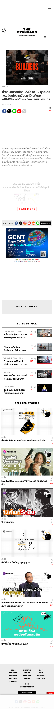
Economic (8, 331)
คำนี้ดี (4, 87)
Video (27, 673)
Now (41, 673)
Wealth (27, 670)
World (7, 358)
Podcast (13, 673)
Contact (41, 678)
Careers (27, 675)
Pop (41, 670)
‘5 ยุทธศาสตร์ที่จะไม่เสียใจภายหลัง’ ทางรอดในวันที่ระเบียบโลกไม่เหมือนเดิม (15, 363)
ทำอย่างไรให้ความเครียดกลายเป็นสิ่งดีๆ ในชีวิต (23, 440)
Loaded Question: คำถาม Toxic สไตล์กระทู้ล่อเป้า (24, 482)
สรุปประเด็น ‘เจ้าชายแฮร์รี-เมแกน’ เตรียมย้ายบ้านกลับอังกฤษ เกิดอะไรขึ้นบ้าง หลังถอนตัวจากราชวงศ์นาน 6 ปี (15, 377)
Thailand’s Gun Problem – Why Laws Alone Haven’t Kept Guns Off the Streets (14, 348)
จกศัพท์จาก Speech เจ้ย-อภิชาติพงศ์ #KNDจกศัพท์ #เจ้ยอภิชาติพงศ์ (24, 604)
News (13, 670)
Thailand (18, 358)
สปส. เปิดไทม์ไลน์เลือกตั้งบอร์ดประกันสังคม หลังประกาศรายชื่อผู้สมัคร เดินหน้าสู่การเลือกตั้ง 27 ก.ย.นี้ (15, 391)
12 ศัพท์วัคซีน (7, 522)
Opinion (13, 675)
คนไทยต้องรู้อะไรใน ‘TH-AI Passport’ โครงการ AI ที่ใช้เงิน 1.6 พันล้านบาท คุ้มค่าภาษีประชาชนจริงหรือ (15, 336)
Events (41, 675)
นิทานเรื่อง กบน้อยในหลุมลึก (14, 643)
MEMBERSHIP (45, 223)
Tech (19, 331)
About (27, 678)
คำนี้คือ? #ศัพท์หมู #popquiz (15, 562)
